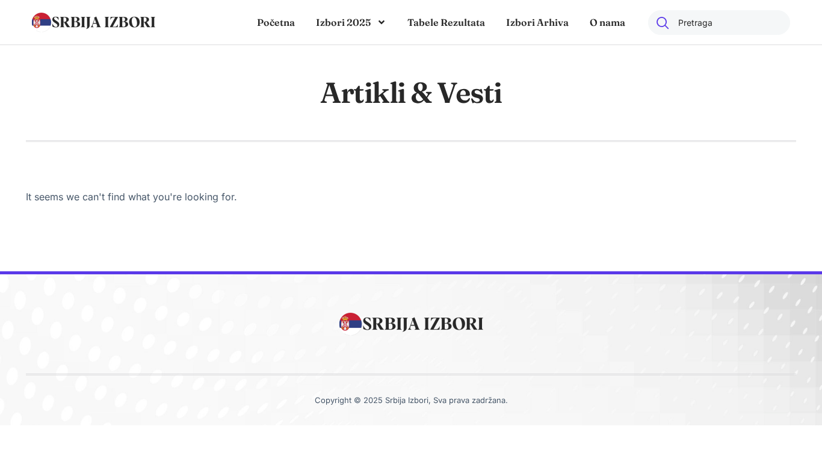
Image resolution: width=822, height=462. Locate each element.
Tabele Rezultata (446, 22)
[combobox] (719, 22)
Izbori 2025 (343, 22)
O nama (607, 22)
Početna (276, 22)
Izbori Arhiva (537, 22)
